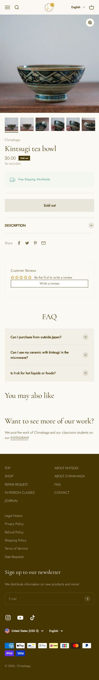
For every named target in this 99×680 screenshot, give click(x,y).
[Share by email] (43, 243)
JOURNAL (11, 500)
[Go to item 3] (42, 125)
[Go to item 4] (57, 125)
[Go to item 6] (88, 125)
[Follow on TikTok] (32, 617)
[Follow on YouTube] (20, 617)
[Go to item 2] (27, 125)
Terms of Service (16, 548)
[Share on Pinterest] (35, 243)
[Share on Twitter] (27, 243)
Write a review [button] (49, 283)
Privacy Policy (14, 523)
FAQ (57, 484)
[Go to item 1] (11, 125)
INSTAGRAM (19, 437)
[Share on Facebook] (19, 243)
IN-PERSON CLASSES (20, 492)
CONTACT (61, 492)
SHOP (9, 476)
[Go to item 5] (73, 125)
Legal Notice (13, 515)
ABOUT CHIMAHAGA (69, 476)
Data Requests (14, 556)
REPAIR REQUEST (16, 484)
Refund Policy (14, 532)
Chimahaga (12, 139)
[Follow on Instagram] (8, 617)
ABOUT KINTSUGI (66, 468)
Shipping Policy (15, 540)
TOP (7, 468)
